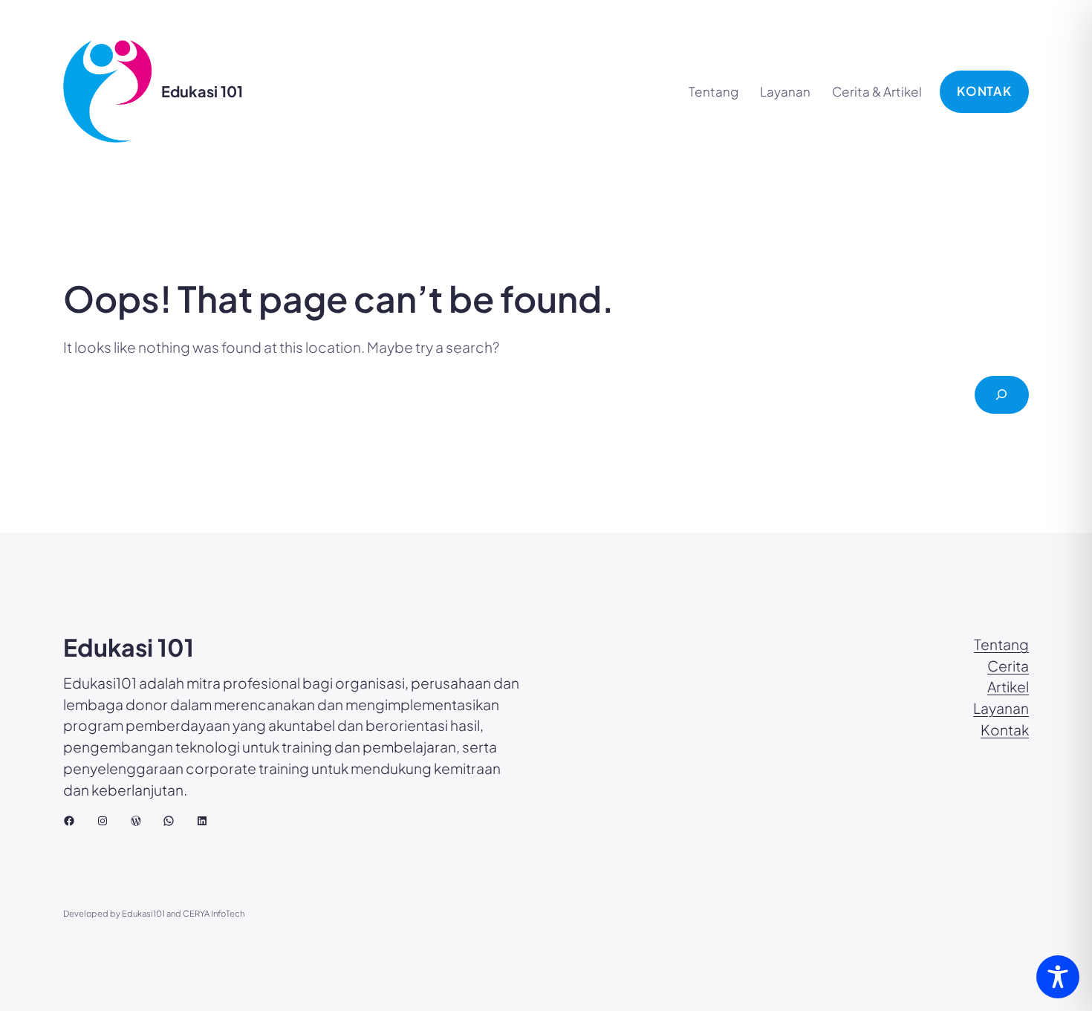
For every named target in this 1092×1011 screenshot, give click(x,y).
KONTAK (984, 91)
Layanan (1001, 708)
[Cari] (1002, 395)
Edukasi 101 (202, 91)
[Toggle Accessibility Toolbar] (1058, 977)
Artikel (1008, 686)
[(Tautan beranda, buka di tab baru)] (107, 91)
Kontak (1005, 729)
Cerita (1008, 665)
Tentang (1001, 644)
